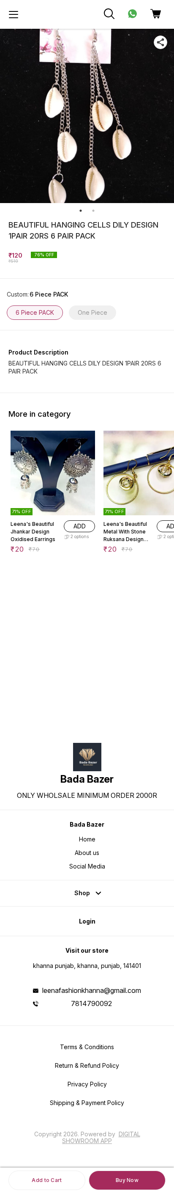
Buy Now (127, 1180)
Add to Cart (47, 1180)
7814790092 (91, 1003)
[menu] (13, 14)
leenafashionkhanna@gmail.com (91, 990)
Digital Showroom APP (101, 1137)
